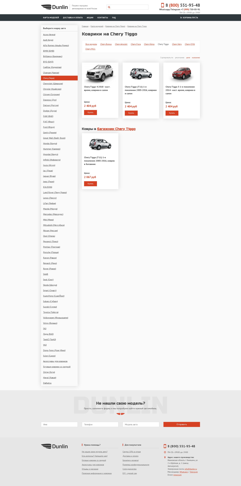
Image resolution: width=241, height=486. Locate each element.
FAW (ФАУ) (48, 116)
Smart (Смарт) (49, 290)
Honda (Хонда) (50, 143)
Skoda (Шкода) (50, 285)
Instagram (177, 475)
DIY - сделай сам (130, 473)
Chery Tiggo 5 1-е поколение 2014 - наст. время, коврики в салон (180, 90)
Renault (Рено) (50, 263)
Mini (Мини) (48, 219)
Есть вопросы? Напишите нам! (95, 456)
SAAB (45, 274)
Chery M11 (90, 48)
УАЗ (45, 344)
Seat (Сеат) (48, 279)
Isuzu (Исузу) (49, 165)
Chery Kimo (149, 44)
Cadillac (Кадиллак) (52, 67)
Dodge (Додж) (50, 110)
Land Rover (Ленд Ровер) (55, 192)
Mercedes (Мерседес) (53, 214)
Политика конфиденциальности (136, 464)
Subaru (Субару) (50, 301)
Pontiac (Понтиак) (51, 246)
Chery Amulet (121, 44)
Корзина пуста (190, 17)
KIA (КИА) (47, 187)
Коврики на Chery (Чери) (115, 26)
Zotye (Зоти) (49, 372)
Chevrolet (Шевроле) (53, 83)
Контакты (102, 17)
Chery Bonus (106, 44)
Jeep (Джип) (48, 181)
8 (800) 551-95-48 (181, 446)
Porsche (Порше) (51, 252)
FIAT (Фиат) (48, 121)
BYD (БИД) (48, 61)
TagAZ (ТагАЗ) (49, 339)
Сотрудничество (130, 469)
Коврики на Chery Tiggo (137, 26)
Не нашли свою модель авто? (95, 451)
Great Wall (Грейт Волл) (54, 138)
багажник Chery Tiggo (116, 129)
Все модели (91, 44)
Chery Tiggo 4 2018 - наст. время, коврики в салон (97, 88)
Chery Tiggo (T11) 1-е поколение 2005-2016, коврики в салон (141, 90)
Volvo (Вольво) (50, 323)
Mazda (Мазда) (50, 208)
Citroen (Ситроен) (51, 94)
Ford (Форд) (49, 127)
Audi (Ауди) (48, 40)
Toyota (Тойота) (50, 312)
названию (196, 57)
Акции (90, 17)
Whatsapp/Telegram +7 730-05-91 (179, 9)
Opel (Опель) (49, 236)
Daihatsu (47, 383)
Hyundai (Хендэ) (50, 154)
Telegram (194, 472)
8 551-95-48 (183, 5)
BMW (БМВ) (48, 50)
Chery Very (177, 44)
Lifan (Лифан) (49, 203)
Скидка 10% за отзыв (132, 451)
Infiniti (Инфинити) (52, 159)
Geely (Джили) (49, 132)
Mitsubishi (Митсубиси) (54, 225)
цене (188, 57)
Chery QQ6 (190, 44)
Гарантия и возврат (131, 460)
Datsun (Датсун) (51, 105)
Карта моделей (51, 17)
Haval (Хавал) (49, 377)
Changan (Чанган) (51, 72)
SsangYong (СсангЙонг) (53, 295)
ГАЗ (44, 328)
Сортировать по (167, 57)
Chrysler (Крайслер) (52, 89)
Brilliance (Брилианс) (52, 56)
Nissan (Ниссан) (50, 230)
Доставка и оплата (73, 17)
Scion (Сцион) (49, 355)
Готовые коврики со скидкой (56, 366)
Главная (85, 26)
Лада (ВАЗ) (48, 334)
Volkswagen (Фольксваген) (55, 317)
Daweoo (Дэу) (49, 99)
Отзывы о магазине (90, 469)
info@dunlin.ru (191, 469)
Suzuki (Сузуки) (50, 306)
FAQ (114, 17)
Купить (90, 112)
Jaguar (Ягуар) (49, 176)
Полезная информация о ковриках (97, 473)
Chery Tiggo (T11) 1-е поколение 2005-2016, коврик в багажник (99, 160)
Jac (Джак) (48, 170)
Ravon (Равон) (50, 257)
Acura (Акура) (49, 34)
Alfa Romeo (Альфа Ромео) (56, 45)
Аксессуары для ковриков (55, 361)
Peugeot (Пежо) (50, 241)
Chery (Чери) (48, 78)
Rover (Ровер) (49, 268)
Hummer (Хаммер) (51, 148)
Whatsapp (184, 472)
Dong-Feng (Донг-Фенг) (54, 350)
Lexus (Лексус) (50, 197)
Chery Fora (136, 44)
